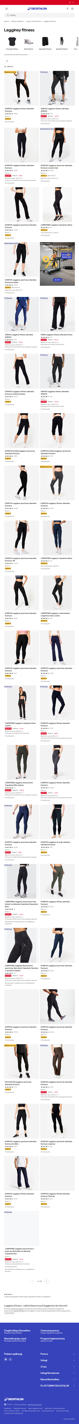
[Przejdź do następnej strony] (46, 1281)
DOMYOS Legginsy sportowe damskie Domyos (20, 226)
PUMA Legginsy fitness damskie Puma (56, 335)
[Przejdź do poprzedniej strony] (32, 1281)
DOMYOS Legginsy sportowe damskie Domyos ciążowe (56, 1142)
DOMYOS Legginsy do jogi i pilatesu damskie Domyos (55, 843)
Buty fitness (28, 49)
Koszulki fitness (12, 49)
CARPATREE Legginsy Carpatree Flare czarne (20, 724)
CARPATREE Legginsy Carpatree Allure (56, 225)
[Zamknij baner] (73, 2)
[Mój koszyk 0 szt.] (72, 8)
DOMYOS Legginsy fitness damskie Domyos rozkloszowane (19, 392)
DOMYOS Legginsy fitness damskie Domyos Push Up (55, 1195)
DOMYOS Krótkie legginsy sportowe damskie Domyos (20, 452)
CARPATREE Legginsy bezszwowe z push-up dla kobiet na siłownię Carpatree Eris (19, 1251)
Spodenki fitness (45, 49)
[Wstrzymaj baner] (70, 2)
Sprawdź (57, 280)
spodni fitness (19, 1311)
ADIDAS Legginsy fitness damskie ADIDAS (55, 110)
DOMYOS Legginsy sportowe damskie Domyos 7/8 (20, 559)
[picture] (21, 88)
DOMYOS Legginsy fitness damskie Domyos (19, 110)
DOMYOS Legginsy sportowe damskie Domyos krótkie (20, 281)
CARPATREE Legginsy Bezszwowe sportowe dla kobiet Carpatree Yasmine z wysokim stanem (21, 968)
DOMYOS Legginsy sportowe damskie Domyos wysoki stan (56, 166)
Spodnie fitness (62, 49)
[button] (58, 119)
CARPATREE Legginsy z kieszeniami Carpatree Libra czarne (55, 614)
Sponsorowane (45, 243)
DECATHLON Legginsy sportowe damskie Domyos (18, 1083)
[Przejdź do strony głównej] (37, 8)
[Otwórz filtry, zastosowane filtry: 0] (7, 61)
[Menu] (6, 8)
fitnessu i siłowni (17, 1309)
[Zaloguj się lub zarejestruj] (67, 8)
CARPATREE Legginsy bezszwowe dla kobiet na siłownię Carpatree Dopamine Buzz (21, 904)
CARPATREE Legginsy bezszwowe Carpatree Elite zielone (19, 784)
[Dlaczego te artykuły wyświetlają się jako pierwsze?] (5, 67)
